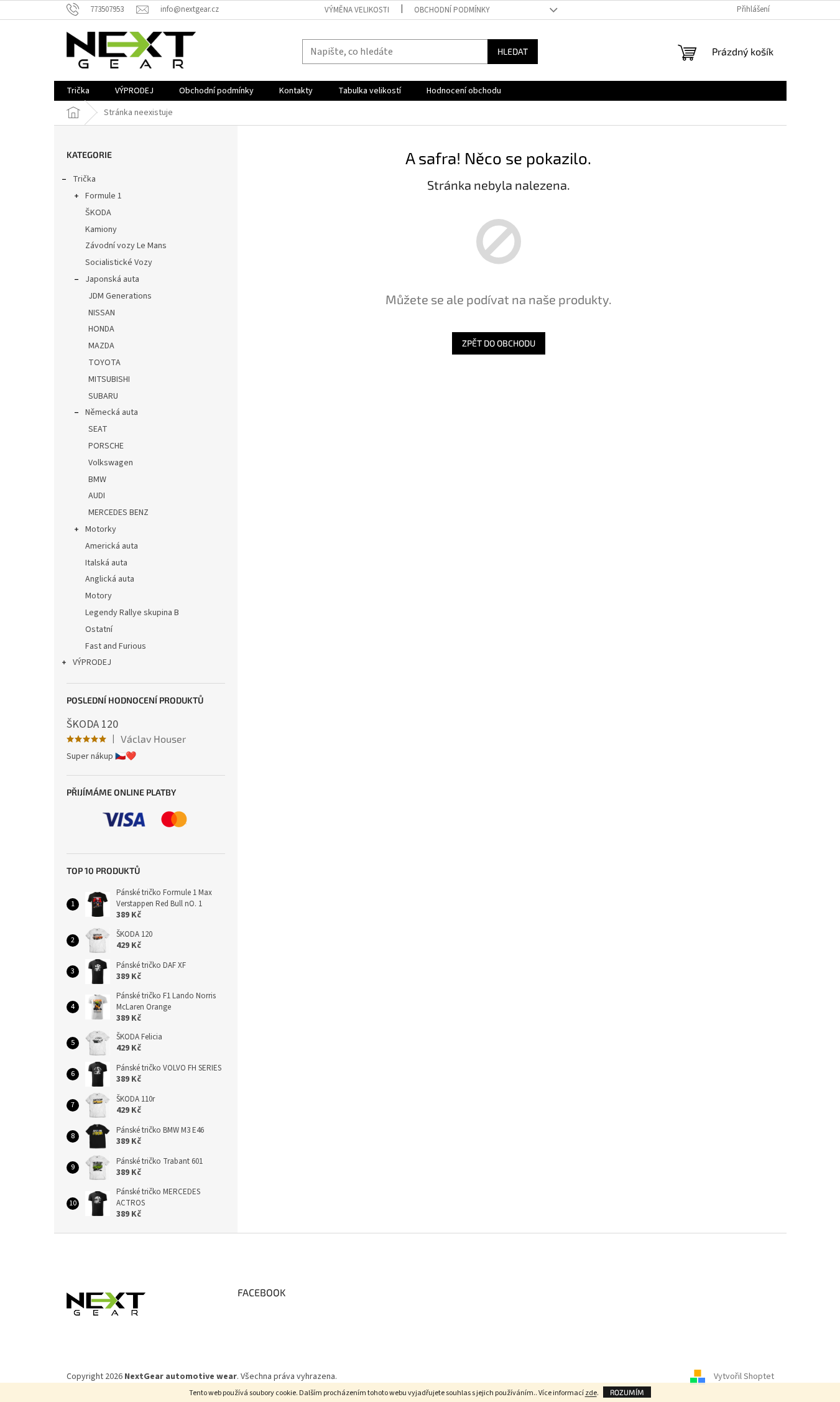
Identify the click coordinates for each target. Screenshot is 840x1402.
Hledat (512, 51)
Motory (98, 596)
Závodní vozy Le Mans (126, 245)
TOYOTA (104, 362)
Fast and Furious (115, 646)
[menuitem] (78, 91)
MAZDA (101, 346)
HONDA (101, 329)
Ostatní (99, 629)
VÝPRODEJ (92, 662)
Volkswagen (110, 463)
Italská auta (106, 563)
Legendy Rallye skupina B (132, 612)
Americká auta (111, 546)
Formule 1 (103, 196)
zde (591, 1393)
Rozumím (627, 1392)
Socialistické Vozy (118, 262)
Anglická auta (109, 579)
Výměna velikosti (357, 10)
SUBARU (103, 396)
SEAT (98, 429)
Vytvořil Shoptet (744, 1376)
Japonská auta (112, 279)
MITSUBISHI (109, 379)
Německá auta (111, 412)
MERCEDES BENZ (118, 512)
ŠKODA (98, 213)
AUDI (96, 496)
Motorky (100, 529)
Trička (84, 179)
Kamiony (101, 229)
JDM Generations (120, 296)
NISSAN (101, 313)
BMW (97, 479)
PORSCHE (106, 446)
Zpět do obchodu (498, 343)
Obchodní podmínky (452, 10)
